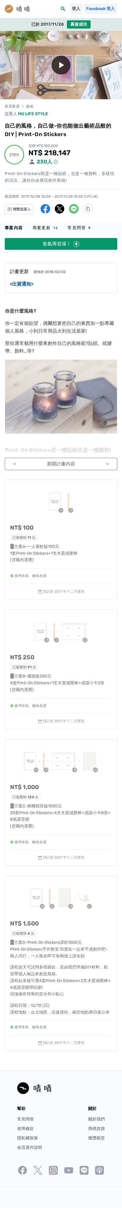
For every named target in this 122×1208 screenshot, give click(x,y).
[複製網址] (88, 209)
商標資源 (96, 1128)
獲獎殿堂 (96, 1138)
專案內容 (14, 227)
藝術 (29, 106)
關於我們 (96, 1119)
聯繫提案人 (21, 209)
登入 (76, 8)
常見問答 (79, 227)
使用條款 (25, 1128)
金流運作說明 (29, 1147)
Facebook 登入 (100, 8)
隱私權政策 (27, 1138)
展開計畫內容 (61, 464)
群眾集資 (12, 106)
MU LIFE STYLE (33, 113)
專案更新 (45, 227)
